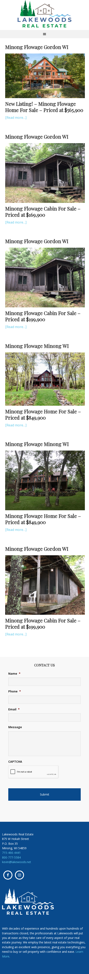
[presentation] (33, 772)
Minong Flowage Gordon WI (36, 47)
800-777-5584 (11, 857)
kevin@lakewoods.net (16, 862)
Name (14, 673)
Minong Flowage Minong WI (37, 346)
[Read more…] (15, 117)
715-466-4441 (11, 853)
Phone (14, 691)
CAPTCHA (15, 762)
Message (15, 727)
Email (14, 709)
